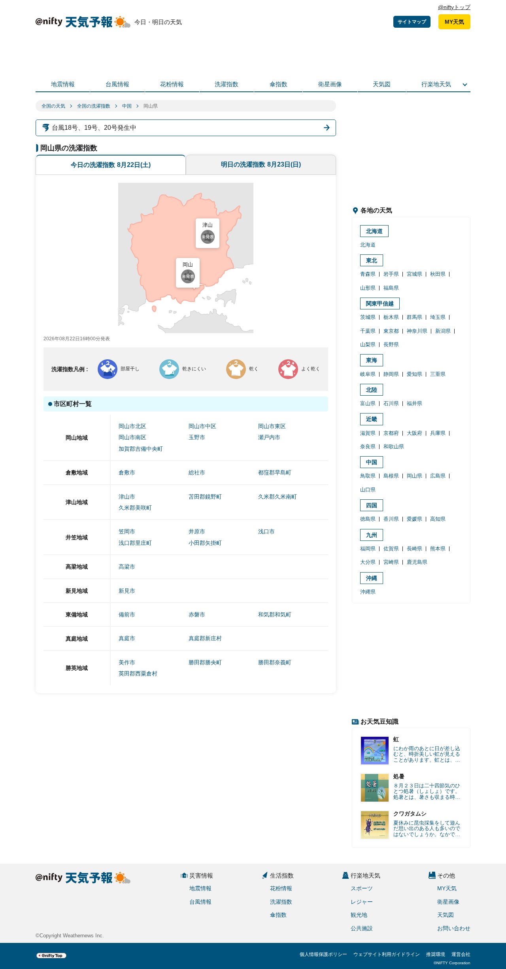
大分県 (368, 562)
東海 (371, 360)
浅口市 (266, 531)
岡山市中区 (202, 426)
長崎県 (414, 549)
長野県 (391, 344)
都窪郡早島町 (274, 472)
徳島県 (368, 519)
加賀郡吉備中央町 (141, 449)
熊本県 (438, 549)
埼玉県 (438, 317)
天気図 (382, 84)
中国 (127, 106)
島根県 (391, 476)
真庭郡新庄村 (205, 638)
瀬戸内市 (269, 437)
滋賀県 (368, 433)
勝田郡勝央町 (205, 662)
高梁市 (127, 566)
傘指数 (278, 84)
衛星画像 (330, 84)
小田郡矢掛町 (205, 543)
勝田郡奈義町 (274, 662)
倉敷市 (127, 472)
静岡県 (391, 374)
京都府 (391, 433)
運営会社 (460, 954)
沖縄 (371, 578)
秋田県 (438, 274)
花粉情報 (172, 84)
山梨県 (368, 344)
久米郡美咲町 (135, 507)
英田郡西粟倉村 (138, 673)
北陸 (371, 390)
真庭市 (127, 638)
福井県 (414, 403)
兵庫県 (438, 433)
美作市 (127, 662)
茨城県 (368, 317)
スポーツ (362, 888)
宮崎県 (391, 562)
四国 (371, 505)
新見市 (127, 591)
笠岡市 (127, 531)
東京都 (391, 331)
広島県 (438, 476)
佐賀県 (391, 549)
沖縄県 (368, 592)
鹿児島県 (417, 562)
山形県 (368, 288)
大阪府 (414, 433)
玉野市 (197, 437)
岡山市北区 (132, 426)
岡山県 (414, 476)
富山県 (368, 403)
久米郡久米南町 (277, 496)
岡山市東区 (272, 426)
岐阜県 (368, 374)
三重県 (438, 374)
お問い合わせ (453, 928)
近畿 (371, 419)
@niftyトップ (454, 7)
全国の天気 (53, 106)
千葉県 (368, 331)
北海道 (374, 231)
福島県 (391, 288)
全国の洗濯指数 (93, 106)
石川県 (391, 403)
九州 (371, 535)
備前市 (127, 614)
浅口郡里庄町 (135, 543)
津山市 (127, 496)
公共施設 (362, 928)
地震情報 (63, 84)
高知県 (438, 519)
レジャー (362, 902)
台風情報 (117, 84)
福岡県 (368, 549)
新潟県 (443, 331)
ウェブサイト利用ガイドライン (386, 954)
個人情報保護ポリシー (323, 954)
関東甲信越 (380, 303)
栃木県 (391, 317)
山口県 (368, 490)
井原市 (197, 531)
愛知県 (414, 374)
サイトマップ (412, 22)
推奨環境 (435, 954)
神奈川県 (417, 331)
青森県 (368, 274)
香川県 (391, 519)
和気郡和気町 (274, 614)
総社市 (197, 472)
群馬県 (414, 317)
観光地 (359, 915)
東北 (371, 260)
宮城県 (414, 274)
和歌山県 (393, 446)
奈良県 (368, 446)
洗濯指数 (226, 84)
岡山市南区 (132, 437)
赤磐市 (197, 614)
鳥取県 (368, 476)
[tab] (111, 165)
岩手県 (391, 274)
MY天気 (454, 22)
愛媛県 (414, 519)
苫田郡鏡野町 (205, 496)
